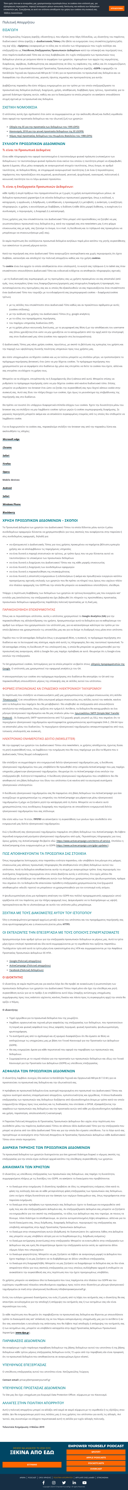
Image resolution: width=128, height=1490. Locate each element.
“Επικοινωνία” (10, 699)
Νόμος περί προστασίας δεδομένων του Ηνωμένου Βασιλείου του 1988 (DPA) (51, 135)
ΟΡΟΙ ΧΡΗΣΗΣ (45, 1478)
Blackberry (9, 512)
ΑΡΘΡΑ (23, 1478)
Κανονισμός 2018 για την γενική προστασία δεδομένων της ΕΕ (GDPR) (47, 131)
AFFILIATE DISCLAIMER (84, 1478)
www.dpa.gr (22, 1332)
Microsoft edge (11, 439)
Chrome (7, 447)
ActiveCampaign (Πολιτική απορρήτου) (30, 965)
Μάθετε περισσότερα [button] (13, 13)
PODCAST (32, 1478)
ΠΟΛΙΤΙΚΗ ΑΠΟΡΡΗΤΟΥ (63, 1478)
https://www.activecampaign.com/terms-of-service (83, 840)
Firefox (7, 463)
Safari (6, 455)
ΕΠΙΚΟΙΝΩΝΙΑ (102, 1478)
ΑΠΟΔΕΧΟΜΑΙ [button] (117, 8)
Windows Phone (12, 504)
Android (7, 487)
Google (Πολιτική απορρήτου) (25, 960)
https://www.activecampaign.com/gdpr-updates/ (82, 845)
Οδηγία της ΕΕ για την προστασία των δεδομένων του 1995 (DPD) (44, 126)
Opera (6, 471)
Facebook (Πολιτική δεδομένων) (26, 969)
